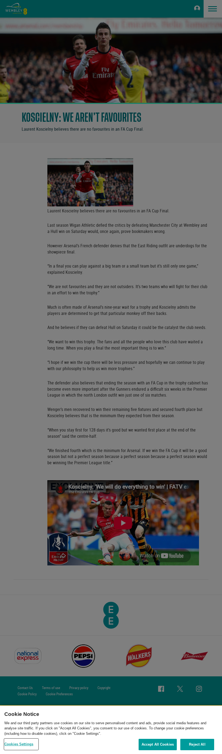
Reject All (197, 744)
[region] (111, 730)
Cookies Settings (18, 744)
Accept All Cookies (158, 744)
